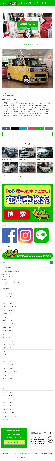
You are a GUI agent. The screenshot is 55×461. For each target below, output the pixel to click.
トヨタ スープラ (7, 361)
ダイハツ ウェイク (8, 392)
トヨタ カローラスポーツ (10, 306)
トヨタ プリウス (7, 320)
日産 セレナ (6, 337)
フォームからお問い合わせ (14, 442)
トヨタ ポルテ (7, 347)
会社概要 (42, 453)
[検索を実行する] (51, 262)
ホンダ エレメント (8, 368)
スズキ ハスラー (7, 378)
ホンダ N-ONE (7, 296)
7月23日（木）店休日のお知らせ (11, 271)
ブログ (32, 453)
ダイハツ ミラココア (8, 313)
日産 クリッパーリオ (8, 334)
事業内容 (22, 453)
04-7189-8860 (14, 434)
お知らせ (27, 453)
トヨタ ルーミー (7, 395)
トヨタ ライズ (7, 385)
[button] (6, 128)
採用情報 (37, 453)
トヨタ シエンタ (7, 303)
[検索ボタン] (3, 3)
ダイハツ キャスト (8, 341)
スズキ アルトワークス (9, 327)
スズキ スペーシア (8, 293)
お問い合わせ (48, 453)
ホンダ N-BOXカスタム (9, 330)
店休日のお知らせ (7, 276)
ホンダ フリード (9, 351)
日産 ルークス (7, 419)
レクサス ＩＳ (7, 409)
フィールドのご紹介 (14, 453)
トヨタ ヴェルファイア (9, 399)
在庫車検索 (6, 453)
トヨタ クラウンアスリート (10, 324)
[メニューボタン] (52, 3)
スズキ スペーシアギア (9, 412)
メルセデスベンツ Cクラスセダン (12, 371)
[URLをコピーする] (49, 128)
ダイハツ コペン (7, 388)
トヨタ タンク (7, 375)
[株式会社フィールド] (27, 3)
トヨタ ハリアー (7, 405)
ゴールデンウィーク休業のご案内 (11, 282)
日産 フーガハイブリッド (10, 344)
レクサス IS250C (7, 300)
